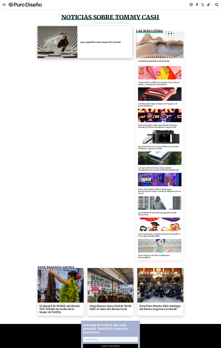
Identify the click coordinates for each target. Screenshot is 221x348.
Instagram (192, 5)
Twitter (203, 5)
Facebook (198, 5)
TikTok (209, 5)
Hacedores (98, 5)
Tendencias (82, 5)
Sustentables (116, 5)
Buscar (217, 5)
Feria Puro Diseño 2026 (140, 5)
